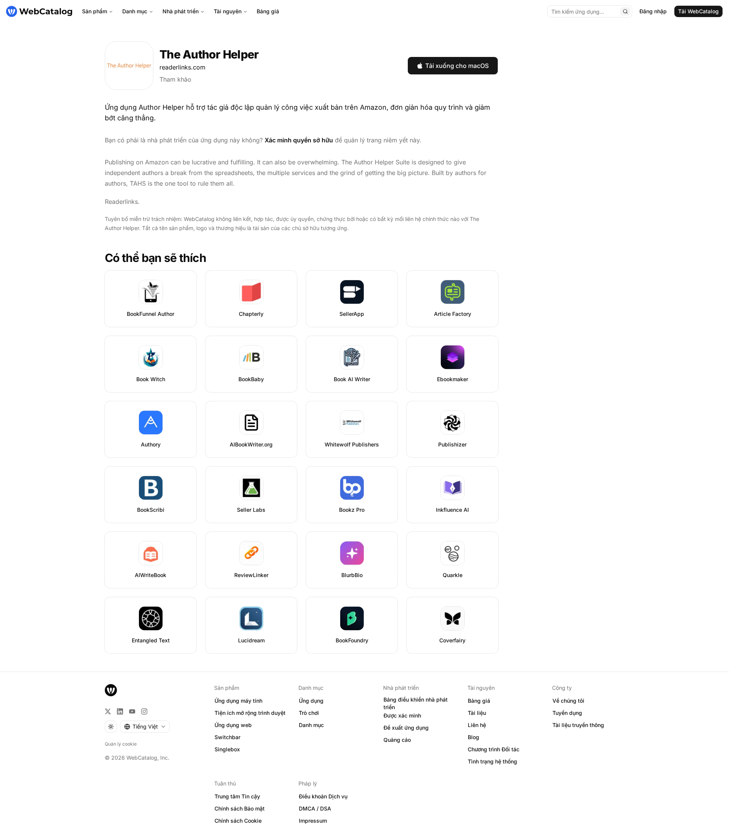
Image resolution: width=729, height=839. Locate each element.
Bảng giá (268, 11)
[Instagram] (144, 711)
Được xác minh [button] (402, 715)
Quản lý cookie (121, 744)
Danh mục (134, 11)
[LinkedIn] (120, 711)
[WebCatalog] (111, 690)
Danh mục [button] (311, 725)
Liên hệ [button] (477, 725)
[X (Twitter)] (108, 711)
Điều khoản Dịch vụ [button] (323, 796)
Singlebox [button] (227, 749)
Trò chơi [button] (309, 713)
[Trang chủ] (39, 11)
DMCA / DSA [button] (315, 808)
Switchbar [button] (227, 737)
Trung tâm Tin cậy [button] (237, 796)
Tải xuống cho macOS (457, 65)
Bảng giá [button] (479, 700)
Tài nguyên (227, 11)
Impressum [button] (313, 820)
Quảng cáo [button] (397, 739)
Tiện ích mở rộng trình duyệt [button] (250, 713)
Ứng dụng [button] (311, 700)
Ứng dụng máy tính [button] (238, 700)
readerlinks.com (182, 67)
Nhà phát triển (181, 11)
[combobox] (145, 727)
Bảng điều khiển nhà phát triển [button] (415, 703)
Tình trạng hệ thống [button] (492, 761)
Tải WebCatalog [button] (698, 11)
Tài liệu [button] (477, 713)
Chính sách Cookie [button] (238, 820)
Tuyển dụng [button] (567, 713)
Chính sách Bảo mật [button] (240, 808)
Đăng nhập (653, 11)
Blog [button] (473, 737)
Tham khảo (175, 79)
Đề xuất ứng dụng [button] (406, 727)
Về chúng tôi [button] (568, 700)
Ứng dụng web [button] (233, 725)
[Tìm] (625, 11)
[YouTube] (132, 711)
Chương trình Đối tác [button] (493, 749)
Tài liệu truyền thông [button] (578, 725)
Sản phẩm (94, 11)
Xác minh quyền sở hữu (299, 140)
